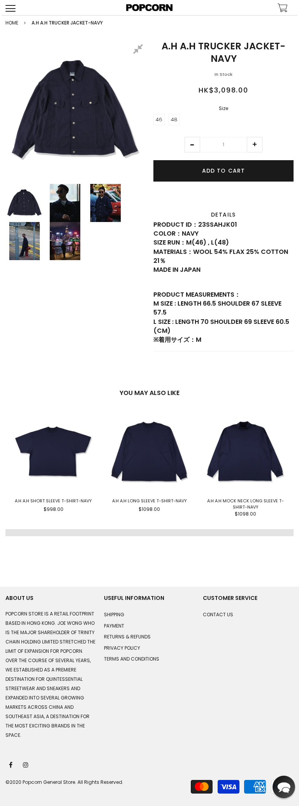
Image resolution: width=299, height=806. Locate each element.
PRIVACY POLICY (122, 648)
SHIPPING (114, 614)
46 (159, 119)
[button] (192, 144)
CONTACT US (218, 614)
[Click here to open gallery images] (139, 50)
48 (174, 119)
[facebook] (11, 764)
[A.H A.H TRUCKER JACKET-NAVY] (24, 203)
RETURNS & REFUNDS (127, 636)
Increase (254, 144)
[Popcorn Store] (149, 7)
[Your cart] (283, 9)
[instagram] (26, 764)
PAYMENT (114, 625)
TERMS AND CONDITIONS (131, 659)
